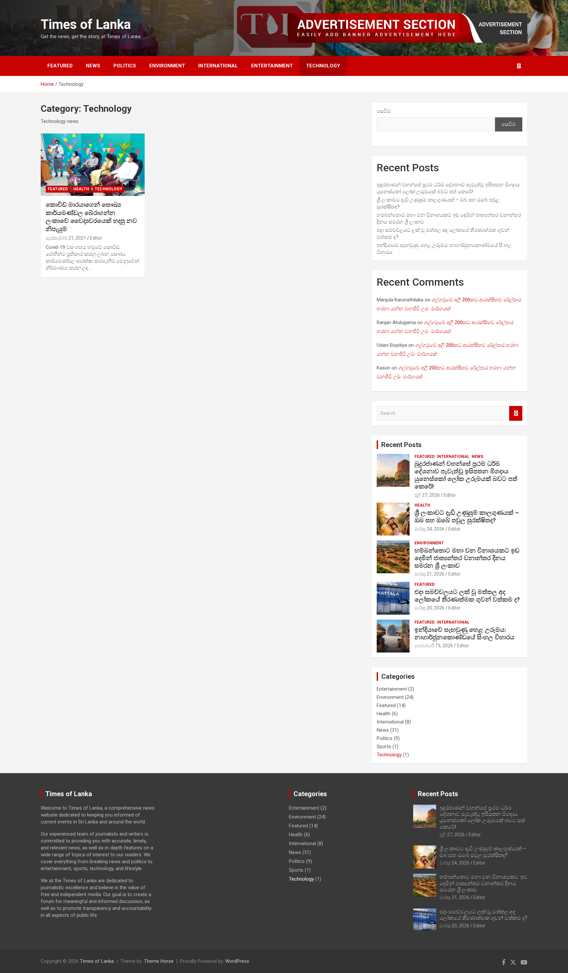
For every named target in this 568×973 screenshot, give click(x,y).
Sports (384, 746)
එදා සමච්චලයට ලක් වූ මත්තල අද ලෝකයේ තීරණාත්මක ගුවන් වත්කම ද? (467, 595)
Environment (167, 66)
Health (81, 189)
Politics (124, 66)
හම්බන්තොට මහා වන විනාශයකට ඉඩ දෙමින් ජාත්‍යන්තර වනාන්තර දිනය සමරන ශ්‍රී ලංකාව (466, 558)
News (93, 66)
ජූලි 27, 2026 (427, 495)
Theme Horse (159, 961)
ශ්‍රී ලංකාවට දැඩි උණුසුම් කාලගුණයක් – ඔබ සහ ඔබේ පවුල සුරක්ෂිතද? (466, 516)
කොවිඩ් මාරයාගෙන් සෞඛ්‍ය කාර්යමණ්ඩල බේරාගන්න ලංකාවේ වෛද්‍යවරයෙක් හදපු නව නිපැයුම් (91, 217)
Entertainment (272, 66)
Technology (323, 66)
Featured (60, 66)
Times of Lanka (86, 24)
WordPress (237, 961)
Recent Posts (401, 445)
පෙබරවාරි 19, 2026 (433, 645)
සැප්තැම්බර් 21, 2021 (66, 238)
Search (515, 413)
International (218, 66)
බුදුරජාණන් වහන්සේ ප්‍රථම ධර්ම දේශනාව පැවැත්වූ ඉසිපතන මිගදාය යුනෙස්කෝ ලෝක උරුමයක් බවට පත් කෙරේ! (465, 475)
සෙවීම (384, 111)
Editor (96, 238)
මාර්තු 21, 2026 (429, 574)
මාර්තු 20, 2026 (429, 607)
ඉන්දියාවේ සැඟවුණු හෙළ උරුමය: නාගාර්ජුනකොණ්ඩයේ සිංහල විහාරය (464, 633)
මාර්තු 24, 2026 (429, 529)
